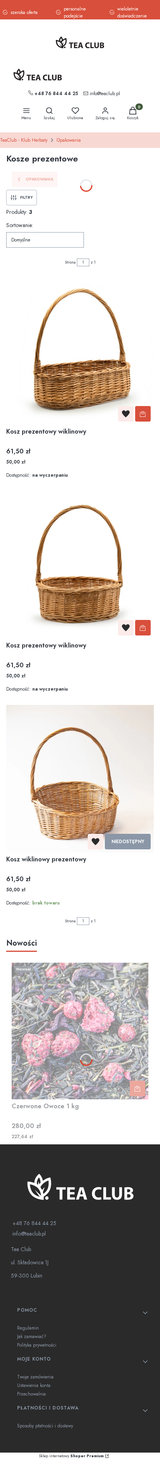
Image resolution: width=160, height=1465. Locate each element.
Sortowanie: (19, 225)
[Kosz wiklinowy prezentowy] (80, 778)
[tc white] (80, 1186)
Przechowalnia (31, 1393)
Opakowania (69, 140)
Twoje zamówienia (35, 1376)
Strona (70, 262)
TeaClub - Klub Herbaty (23, 140)
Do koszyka (143, 414)
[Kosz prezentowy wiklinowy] (80, 351)
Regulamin (28, 1327)
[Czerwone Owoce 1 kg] (80, 1031)
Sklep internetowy (71, 1456)
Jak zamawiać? (31, 1336)
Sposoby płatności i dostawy (45, 1425)
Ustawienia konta (33, 1385)
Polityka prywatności (36, 1345)
